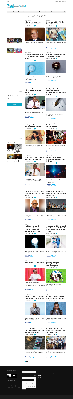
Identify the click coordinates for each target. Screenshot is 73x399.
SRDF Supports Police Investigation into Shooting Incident (55, 159)
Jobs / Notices (45, 11)
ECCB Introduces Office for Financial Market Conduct (55, 297)
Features (29, 11)
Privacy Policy (39, 377)
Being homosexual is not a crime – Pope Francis (33, 23)
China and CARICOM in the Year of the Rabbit (55, 23)
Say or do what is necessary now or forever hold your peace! (34, 90)
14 (32, 383)
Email (60, 1)
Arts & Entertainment (50, 123)
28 (32, 386)
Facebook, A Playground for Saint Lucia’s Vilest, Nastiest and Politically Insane (34, 330)
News (9, 11)
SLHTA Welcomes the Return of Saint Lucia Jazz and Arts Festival (34, 193)
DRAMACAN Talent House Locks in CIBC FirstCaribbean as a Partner (56, 193)
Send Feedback (64, 1)
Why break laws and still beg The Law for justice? (55, 55)
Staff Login (56, 1)
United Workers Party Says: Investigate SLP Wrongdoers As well (34, 56)
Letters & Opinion (28, 20)
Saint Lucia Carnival (37, 11)
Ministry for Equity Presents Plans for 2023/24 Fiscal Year (34, 297)
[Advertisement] (49, 6)
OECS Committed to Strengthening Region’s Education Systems (54, 264)
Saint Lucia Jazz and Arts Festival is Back (54, 126)
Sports (24, 11)
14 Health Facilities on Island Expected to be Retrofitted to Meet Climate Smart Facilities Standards (56, 228)
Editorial (14, 11)
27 (30, 386)
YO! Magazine (39, 371)
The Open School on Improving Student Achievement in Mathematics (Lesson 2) (56, 91)
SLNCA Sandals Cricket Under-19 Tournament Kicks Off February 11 (55, 330)
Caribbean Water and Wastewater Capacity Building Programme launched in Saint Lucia (32, 228)
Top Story (29, 155)
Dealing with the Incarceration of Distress (33, 126)
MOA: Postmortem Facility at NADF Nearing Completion (34, 158)
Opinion (19, 11)
